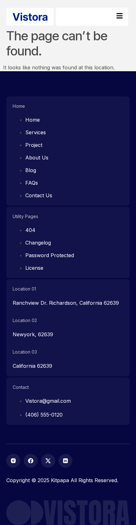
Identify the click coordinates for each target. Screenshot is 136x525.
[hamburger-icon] (119, 16)
